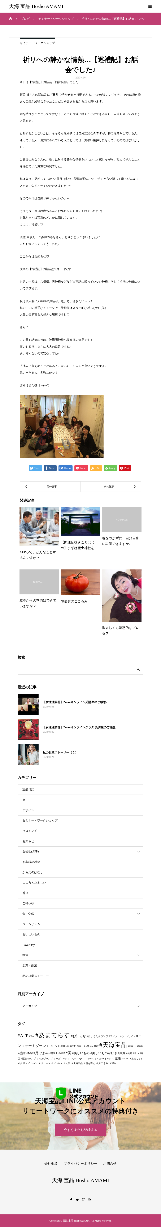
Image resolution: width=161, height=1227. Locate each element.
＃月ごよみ (102, 1063)
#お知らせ (78, 1036)
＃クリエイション (28, 1063)
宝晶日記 (28, 789)
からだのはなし (32, 872)
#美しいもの (81, 1053)
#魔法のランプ (28, 1058)
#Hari (32, 1036)
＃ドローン (44, 1063)
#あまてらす (52, 1035)
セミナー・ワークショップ (37, 43)
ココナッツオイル (92, 1058)
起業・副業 (29, 965)
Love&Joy (28, 944)
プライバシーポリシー (80, 1163)
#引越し (132, 1046)
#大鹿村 (94, 1046)
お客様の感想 (31, 862)
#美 (68, 1053)
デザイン (28, 810)
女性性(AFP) (30, 851)
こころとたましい (34, 882)
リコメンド (29, 830)
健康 (118, 1058)
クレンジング (75, 1058)
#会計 (80, 1046)
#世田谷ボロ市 (68, 1046)
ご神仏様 (28, 903)
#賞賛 (121, 1053)
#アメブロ (114, 1036)
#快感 (140, 1046)
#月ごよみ (41, 1053)
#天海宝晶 (113, 1045)
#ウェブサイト (127, 1036)
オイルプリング (45, 1058)
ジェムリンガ (31, 924)
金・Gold (28, 913)
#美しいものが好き (103, 1053)
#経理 (61, 1053)
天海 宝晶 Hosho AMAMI (36, 6)
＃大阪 (66, 1063)
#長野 (129, 1053)
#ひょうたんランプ (97, 1036)
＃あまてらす (136, 1058)
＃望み (112, 1063)
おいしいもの (31, 934)
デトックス (108, 1058)
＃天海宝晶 (77, 1063)
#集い (136, 1053)
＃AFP (125, 1058)
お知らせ (28, 841)
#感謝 (22, 1053)
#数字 (29, 1053)
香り (25, 893)
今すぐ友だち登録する (80, 1130)
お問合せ (110, 1163)
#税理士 (53, 1053)
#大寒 (87, 1046)
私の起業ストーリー (35, 976)
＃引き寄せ (89, 1063)
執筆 (25, 955)
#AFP (23, 1035)
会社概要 (51, 1163)
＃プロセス (56, 1063)
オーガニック (61, 1058)
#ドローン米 (53, 1046)
